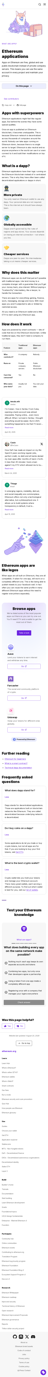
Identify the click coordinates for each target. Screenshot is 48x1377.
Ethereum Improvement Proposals (15, 1315)
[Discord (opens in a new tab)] (33, 1337)
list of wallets (32, 890)
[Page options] (13, 105)
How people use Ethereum (12, 1108)
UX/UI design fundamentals (12, 1216)
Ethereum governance (10, 1320)
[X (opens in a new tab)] (27, 1337)
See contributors (11, 99)
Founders (5, 1225)
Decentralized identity (10, 1162)
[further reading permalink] (1, 753)
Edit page (21, 105)
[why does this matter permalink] (1, 272)
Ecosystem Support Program (14, 1275)
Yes (9, 1026)
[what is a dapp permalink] (1, 166)
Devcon (6, 1279)
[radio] (24, 963)
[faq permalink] (1, 779)
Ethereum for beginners (15, 759)
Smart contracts (8, 1086)
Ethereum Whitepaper (10, 1293)
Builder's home (7, 1185)
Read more (9, 427)
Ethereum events (8, 1248)
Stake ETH (6, 1167)
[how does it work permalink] (1, 324)
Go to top (26, 1043)
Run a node (6, 1095)
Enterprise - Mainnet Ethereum (14, 1221)
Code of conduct (24, 1350)
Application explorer (9, 1140)
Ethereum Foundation (10, 1266)
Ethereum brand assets (24, 1346)
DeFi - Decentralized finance (13, 1153)
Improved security (9, 1302)
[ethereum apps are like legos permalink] (1, 567)
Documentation (7, 1194)
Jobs (24, 1354)
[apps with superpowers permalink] (1, 113)
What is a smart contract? (16, 763)
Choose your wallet (9, 1131)
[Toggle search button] (39, 4)
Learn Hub (6, 1063)
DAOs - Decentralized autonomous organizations (20, 1158)
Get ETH (19, 852)
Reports (5, 1324)
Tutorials (5, 1189)
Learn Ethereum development (13, 1203)
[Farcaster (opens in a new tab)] (21, 1337)
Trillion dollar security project (13, 1328)
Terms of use (24, 1362)
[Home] (3, 4)
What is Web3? (7, 1081)
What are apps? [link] (9, 44)
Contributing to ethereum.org (13, 1252)
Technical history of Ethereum (13, 1306)
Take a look (24, 633)
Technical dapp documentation (18, 767)
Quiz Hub (5, 1104)
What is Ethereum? (9, 1068)
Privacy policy (24, 1358)
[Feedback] (43, 1372)
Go (31, 667)
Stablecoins (6, 1144)
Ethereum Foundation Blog (13, 1270)
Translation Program (9, 1257)
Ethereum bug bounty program (13, 1261)
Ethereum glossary (9, 1113)
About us (24, 1342)
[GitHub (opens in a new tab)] (15, 1337)
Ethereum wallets (8, 1077)
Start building (7, 1198)
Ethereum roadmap (9, 1297)
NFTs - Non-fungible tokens (12, 1149)
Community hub (8, 1239)
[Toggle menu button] (44, 4)
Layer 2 (5, 1171)
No (21, 1026)
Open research (8, 1311)
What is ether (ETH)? (10, 1072)
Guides (4, 1126)
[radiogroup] (24, 977)
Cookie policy (24, 1366)
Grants (4, 1207)
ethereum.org (9, 1051)
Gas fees (5, 1090)
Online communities (9, 1243)
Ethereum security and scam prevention (17, 1099)
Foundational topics (9, 1212)
